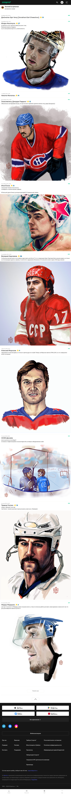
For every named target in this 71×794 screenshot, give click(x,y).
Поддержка (17, 750)
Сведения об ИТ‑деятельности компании (37, 760)
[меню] (67, 2)
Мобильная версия (35, 733)
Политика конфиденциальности (53, 745)
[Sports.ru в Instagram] (17, 727)
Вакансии (16, 740)
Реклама (16, 745)
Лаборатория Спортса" (32, 755)
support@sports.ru (32, 770)
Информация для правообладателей (54, 750)
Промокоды (29, 764)
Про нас (4, 740)
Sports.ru (6, 775)
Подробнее (34, 779)
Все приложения (34, 719)
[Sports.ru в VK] (10, 727)
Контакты (4, 750)
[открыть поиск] (57, 2)
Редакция (4, 745)
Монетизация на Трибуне (33, 745)
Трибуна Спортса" (31, 740)
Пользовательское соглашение (52, 740)
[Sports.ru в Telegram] (4, 727)
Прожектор (29, 750)
